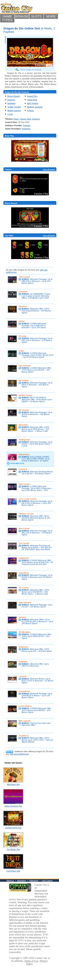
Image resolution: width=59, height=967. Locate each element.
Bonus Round (13, 96)
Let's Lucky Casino (28, 499)
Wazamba (23, 425)
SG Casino (24, 588)
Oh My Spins (24, 632)
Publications (34, 880)
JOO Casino (24, 277)
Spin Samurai (25, 602)
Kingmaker (24, 558)
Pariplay (26, 125)
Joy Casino (24, 543)
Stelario (22, 617)
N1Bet (22, 321)
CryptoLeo (24, 736)
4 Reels (30, 110)
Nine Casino (24, 484)
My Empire (24, 380)
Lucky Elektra (25, 706)
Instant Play (32, 96)
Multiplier (11, 103)
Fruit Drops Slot (13, 871)
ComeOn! (23, 292)
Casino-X (23, 469)
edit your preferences (19, 754)
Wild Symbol (32, 103)
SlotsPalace (24, 454)
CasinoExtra (24, 691)
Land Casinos (47, 880)
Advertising (21, 880)
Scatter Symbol (14, 107)
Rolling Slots (24, 440)
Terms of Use (31, 961)
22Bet (21, 351)
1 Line (10, 114)
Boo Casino (24, 528)
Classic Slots (25, 119)
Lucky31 (23, 676)
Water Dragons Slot (13, 806)
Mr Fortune (24, 410)
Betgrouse (24, 647)
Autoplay (11, 100)
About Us (10, 880)
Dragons (36, 119)
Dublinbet (23, 662)
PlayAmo (23, 306)
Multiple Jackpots (34, 107)
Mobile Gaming (14, 110)
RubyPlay (26, 129)
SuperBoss (24, 573)
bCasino (22, 336)
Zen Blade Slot (13, 849)
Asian (16, 119)
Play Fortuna (24, 366)
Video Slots (32, 100)
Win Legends (25, 721)
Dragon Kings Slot (13, 828)
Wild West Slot (13, 784)
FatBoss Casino (26, 514)
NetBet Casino (25, 395)
